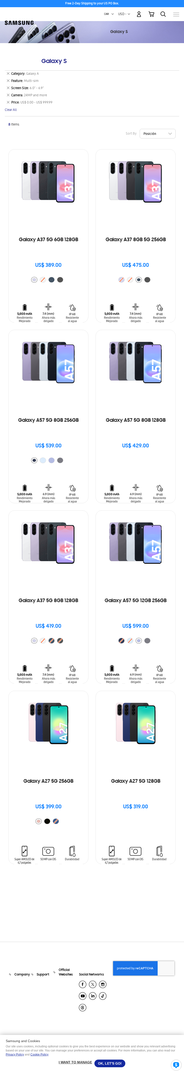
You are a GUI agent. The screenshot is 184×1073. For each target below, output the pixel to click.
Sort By (131, 134)
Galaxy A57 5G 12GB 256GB (136, 601)
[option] (34, 280)
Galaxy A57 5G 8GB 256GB (48, 420)
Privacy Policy (15, 1054)
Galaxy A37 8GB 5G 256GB (136, 240)
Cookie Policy (39, 1054)
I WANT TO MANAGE (75, 1062)
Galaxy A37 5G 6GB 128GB (48, 240)
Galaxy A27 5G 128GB (135, 781)
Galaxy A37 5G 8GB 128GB (48, 601)
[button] (112, 14)
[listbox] (48, 280)
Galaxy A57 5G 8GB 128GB (136, 420)
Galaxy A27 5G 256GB (48, 781)
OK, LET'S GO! (110, 1063)
